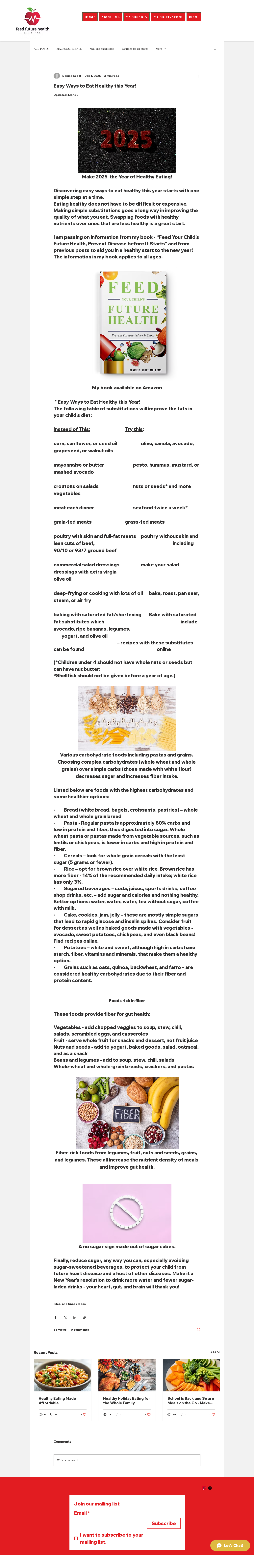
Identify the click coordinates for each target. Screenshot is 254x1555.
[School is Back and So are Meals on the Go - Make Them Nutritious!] (191, 1375)
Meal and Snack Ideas (102, 48)
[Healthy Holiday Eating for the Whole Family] (127, 1375)
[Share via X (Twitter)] (65, 1317)
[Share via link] (85, 1317)
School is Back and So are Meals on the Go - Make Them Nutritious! (190, 1400)
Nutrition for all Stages (135, 48)
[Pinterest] (204, 1488)
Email (82, 1513)
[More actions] (198, 75)
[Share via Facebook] (55, 1317)
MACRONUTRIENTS (69, 48)
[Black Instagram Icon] (210, 1488)
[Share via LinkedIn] (75, 1317)
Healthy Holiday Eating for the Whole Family (126, 1400)
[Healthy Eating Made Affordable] (62, 1375)
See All (215, 1352)
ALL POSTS (41, 48)
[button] (215, 48)
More (159, 48)
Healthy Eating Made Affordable (57, 1400)
